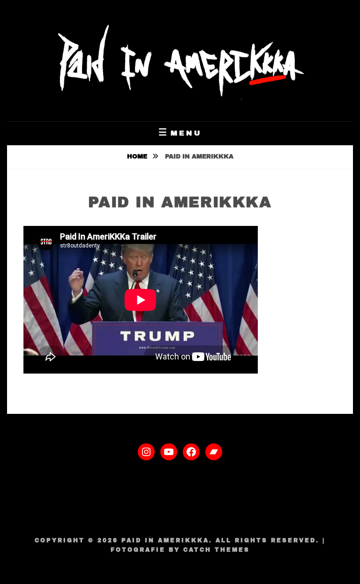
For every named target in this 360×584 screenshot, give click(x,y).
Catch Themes (216, 550)
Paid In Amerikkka (165, 540)
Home (138, 156)
